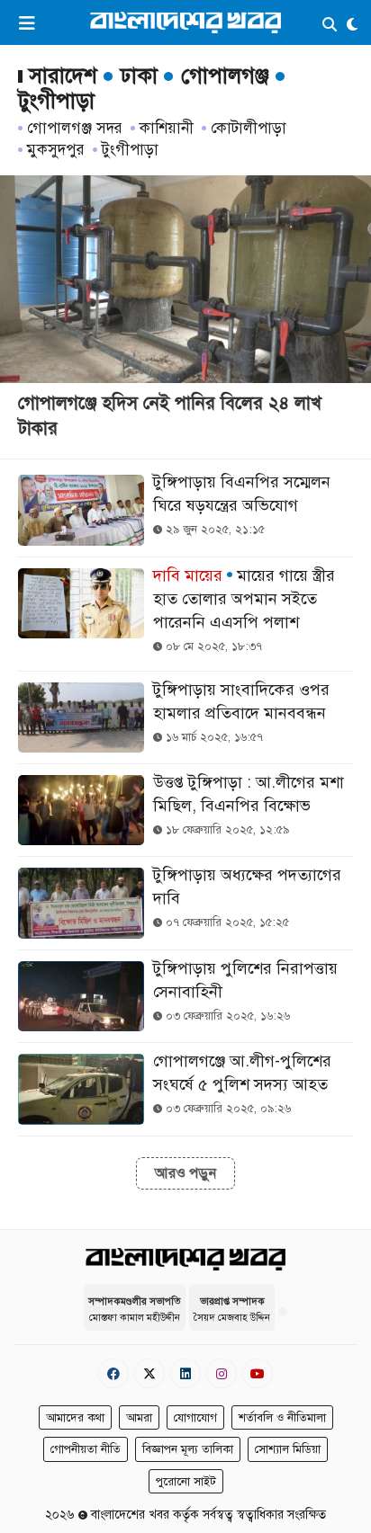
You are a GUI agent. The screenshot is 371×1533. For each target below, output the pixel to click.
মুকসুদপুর (56, 149)
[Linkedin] (185, 1373)
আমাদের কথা (75, 1418)
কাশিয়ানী (167, 128)
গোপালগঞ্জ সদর (74, 128)
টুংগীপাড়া (130, 149)
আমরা (139, 1418)
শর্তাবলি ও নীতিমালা (282, 1418)
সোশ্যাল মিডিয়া (288, 1449)
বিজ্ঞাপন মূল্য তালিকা (187, 1449)
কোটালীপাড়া (248, 128)
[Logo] (185, 22)
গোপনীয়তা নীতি (85, 1449)
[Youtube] (257, 1373)
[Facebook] (113, 1373)
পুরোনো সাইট (186, 1482)
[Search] (329, 25)
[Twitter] (149, 1373)
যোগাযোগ (195, 1418)
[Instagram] (221, 1373)
